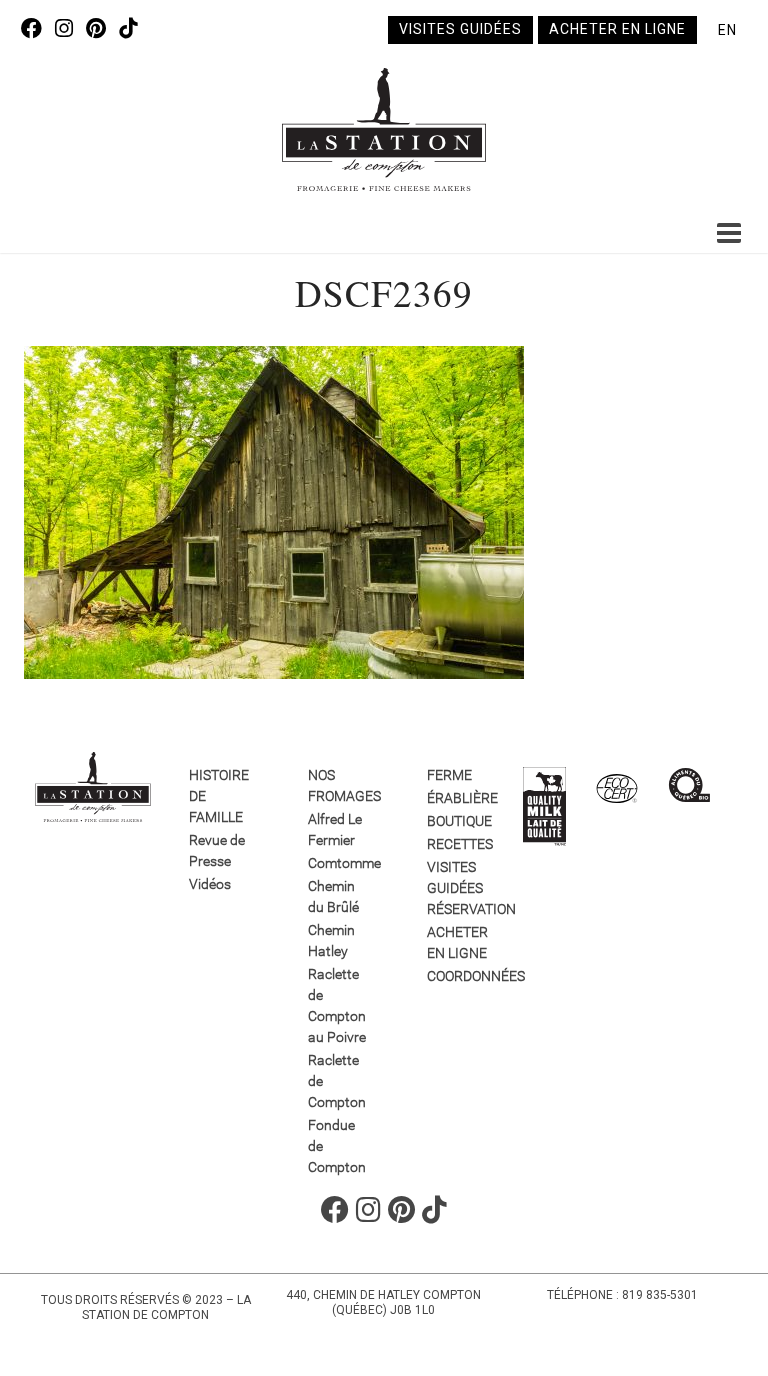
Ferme (449, 775)
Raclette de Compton (337, 1081)
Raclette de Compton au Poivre (337, 1005)
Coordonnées (457, 976)
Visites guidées (460, 29)
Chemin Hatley (331, 940)
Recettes (457, 844)
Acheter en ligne (617, 29)
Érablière (457, 798)
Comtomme (338, 863)
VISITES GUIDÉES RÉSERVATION (457, 888)
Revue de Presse (217, 850)
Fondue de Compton (337, 1146)
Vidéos (210, 884)
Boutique (457, 821)
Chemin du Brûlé (333, 896)
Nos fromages (338, 785)
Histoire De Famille (219, 796)
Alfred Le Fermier (335, 829)
